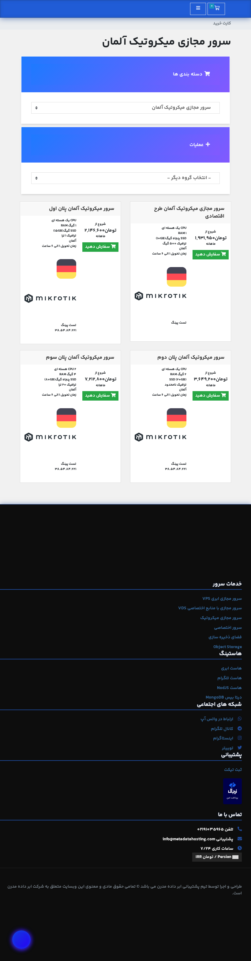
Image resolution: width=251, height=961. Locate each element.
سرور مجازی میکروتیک (221, 618)
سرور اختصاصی (228, 628)
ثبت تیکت (233, 770)
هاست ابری (231, 668)
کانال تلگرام (222, 729)
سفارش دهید (208, 254)
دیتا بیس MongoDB (224, 697)
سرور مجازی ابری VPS (222, 599)
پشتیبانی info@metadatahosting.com (198, 839)
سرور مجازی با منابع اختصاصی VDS (210, 608)
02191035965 (210, 829)
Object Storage (227, 647)
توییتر (228, 748)
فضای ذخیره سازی (225, 637)
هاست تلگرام (229, 678)
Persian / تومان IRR (214, 857)
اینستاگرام (223, 738)
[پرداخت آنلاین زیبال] (232, 791)
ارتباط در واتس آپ (217, 719)
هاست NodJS (229, 688)
